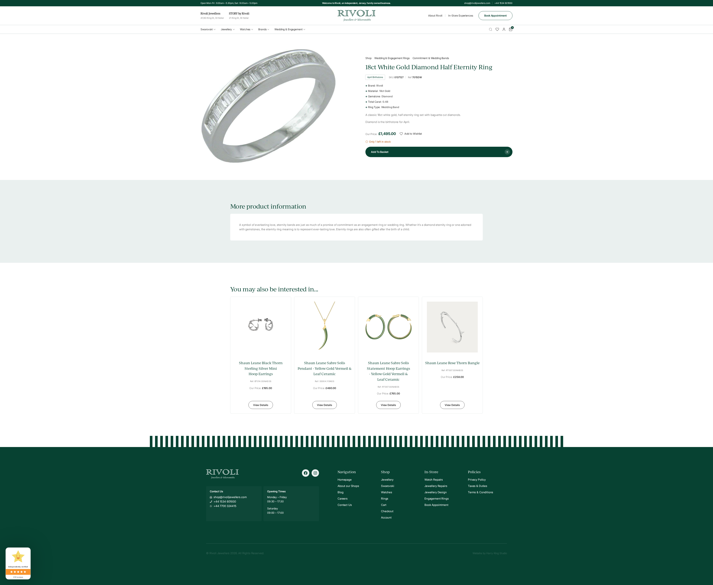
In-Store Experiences (460, 15)
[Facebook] (305, 473)
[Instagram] (315, 473)
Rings (384, 498)
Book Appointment (495, 15)
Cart (383, 505)
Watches (245, 29)
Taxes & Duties (477, 486)
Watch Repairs (433, 479)
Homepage (345, 479)
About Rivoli (435, 15)
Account (386, 517)
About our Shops (348, 486)
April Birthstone (375, 77)
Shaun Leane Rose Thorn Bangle (452, 363)
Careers (343, 498)
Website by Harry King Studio (490, 553)
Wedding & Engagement (288, 29)
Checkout (387, 511)
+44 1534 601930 (503, 3)
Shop (368, 58)
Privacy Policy (477, 479)
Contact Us (345, 505)
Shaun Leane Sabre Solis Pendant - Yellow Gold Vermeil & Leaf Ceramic (324, 368)
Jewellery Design (435, 492)
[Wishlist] (497, 29)
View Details (260, 405)
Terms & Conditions (480, 492)
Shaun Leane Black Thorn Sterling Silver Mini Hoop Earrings (261, 368)
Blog (340, 492)
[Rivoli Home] (356, 15)
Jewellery (226, 29)
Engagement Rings (436, 498)
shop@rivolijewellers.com (477, 3)
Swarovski (207, 29)
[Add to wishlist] (285, 353)
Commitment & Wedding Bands (431, 58)
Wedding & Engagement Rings (391, 58)
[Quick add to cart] (285, 344)
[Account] (504, 29)
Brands (262, 29)
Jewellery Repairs (435, 486)
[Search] (490, 29)
